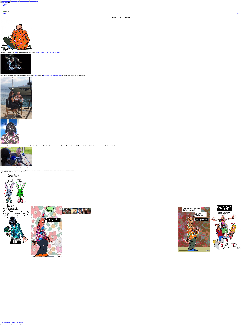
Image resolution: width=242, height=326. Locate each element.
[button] (11, 2)
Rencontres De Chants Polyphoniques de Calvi (52, 75)
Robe (4, 5)
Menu (9, 2)
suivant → (239, 13)
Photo (4, 10)
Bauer (16, 52)
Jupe (4, 6)
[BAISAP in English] (14, 1)
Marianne (37, 52)
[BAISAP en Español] (33, 1)
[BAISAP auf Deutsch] (24, 1)
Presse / (10, 322)
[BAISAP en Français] (5, 1)
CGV (17, 322)
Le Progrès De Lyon (44, 52)
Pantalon (4, 7)
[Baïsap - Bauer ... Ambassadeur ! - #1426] (66, 213)
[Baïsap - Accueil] (4, 2)
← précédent (3, 13)
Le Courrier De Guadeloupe (55, 52)
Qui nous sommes (4, 322)
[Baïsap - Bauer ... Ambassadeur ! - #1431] (86, 213)
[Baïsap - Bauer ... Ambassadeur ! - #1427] (74, 213)
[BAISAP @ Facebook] (6, 324)
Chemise (4, 4)
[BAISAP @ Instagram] (25, 324)
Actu (4, 9)
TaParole (35, 75)
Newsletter (20, 322)
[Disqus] (121, 273)
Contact (13, 322)
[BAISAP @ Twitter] (15, 324)
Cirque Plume (19, 145)
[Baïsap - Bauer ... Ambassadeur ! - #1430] (79, 213)
